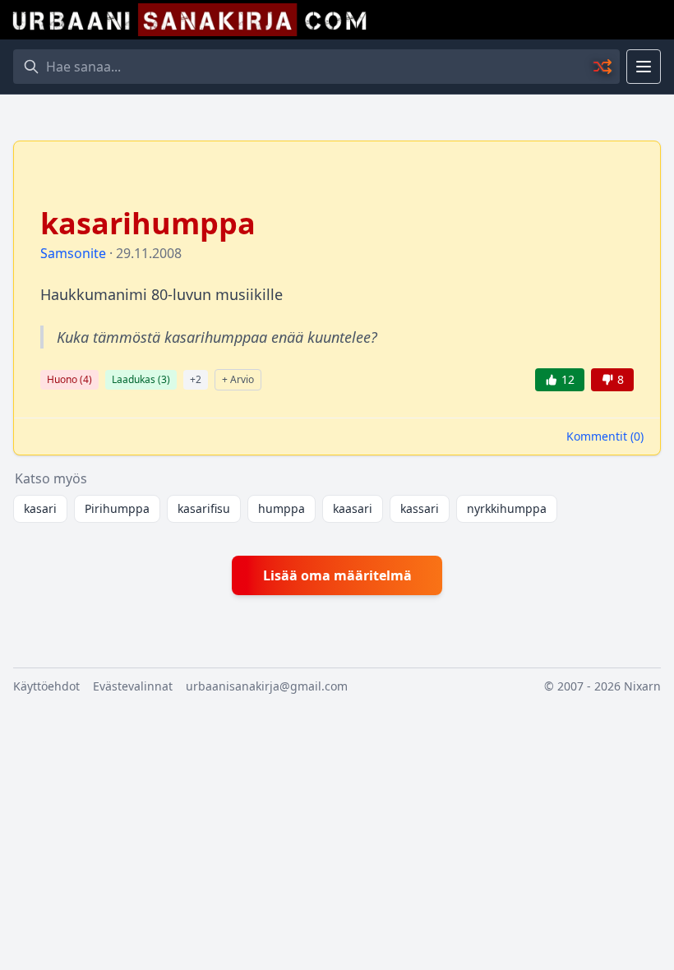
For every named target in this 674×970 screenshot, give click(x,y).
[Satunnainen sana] (603, 66)
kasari (40, 508)
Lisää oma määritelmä (337, 575)
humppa (281, 508)
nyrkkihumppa (507, 508)
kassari (419, 508)
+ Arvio (238, 379)
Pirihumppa (117, 508)
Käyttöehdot (46, 686)
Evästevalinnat (133, 686)
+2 (195, 379)
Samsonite (73, 253)
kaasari (352, 508)
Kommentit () (605, 436)
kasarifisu (204, 508)
